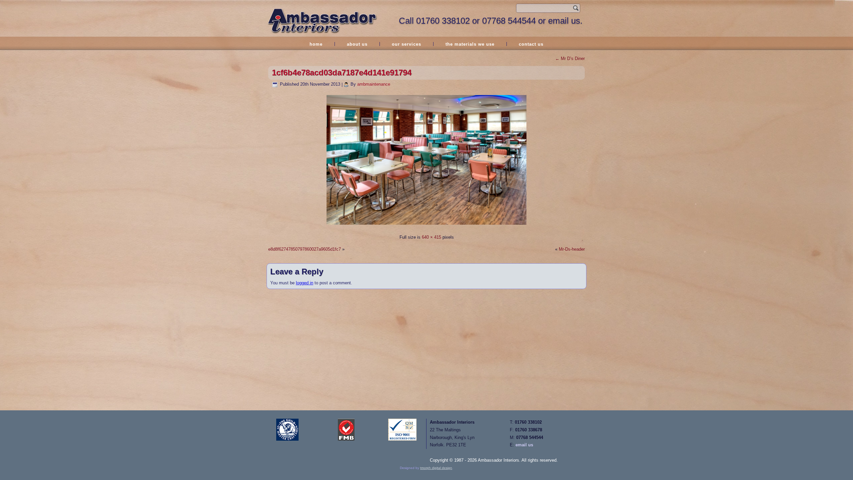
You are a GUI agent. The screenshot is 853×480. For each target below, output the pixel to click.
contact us (531, 44)
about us (357, 44)
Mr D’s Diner (570, 58)
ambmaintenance (373, 84)
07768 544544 (509, 21)
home (316, 44)
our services (406, 44)
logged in (304, 282)
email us (524, 444)
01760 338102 (443, 21)
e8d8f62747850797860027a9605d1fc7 (304, 249)
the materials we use (469, 44)
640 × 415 (431, 237)
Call (407, 21)
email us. (565, 21)
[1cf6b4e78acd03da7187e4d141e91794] (426, 225)
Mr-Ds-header (572, 249)
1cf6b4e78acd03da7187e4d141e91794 (342, 72)
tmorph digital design (436, 468)
